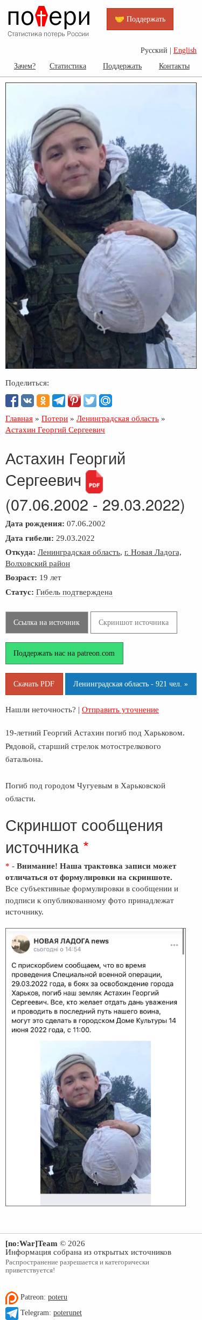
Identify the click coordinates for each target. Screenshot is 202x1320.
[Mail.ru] (105, 400)
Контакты (174, 65)
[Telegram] (58, 400)
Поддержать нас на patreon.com (64, 653)
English (185, 50)
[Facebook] (11, 400)
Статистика (68, 65)
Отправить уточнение (120, 709)
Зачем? (25, 65)
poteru (57, 1297)
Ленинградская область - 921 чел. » (130, 683)
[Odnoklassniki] (43, 400)
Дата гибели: (29, 537)
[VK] (27, 400)
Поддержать (122, 65)
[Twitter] (89, 400)
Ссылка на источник (46, 622)
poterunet (67, 1313)
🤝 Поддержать (140, 19)
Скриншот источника (134, 622)
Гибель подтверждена (74, 591)
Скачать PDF (33, 683)
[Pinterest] (74, 400)
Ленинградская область (79, 551)
